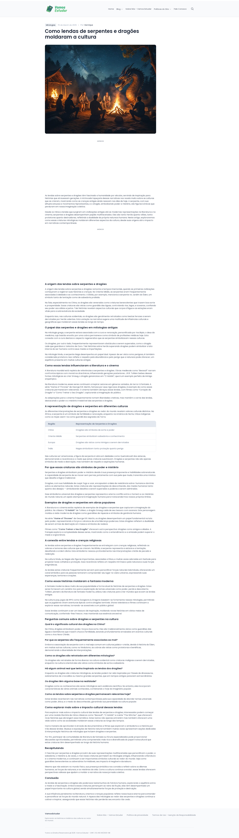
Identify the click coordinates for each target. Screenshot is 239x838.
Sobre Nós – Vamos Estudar (138, 9)
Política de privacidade (137, 815)
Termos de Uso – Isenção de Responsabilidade (174, 815)
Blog (119, 9)
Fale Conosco (180, 9)
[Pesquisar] (192, 9)
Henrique (88, 25)
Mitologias (50, 25)
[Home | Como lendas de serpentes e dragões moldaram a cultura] (62, 9)
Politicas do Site (161, 9)
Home (111, 9)
